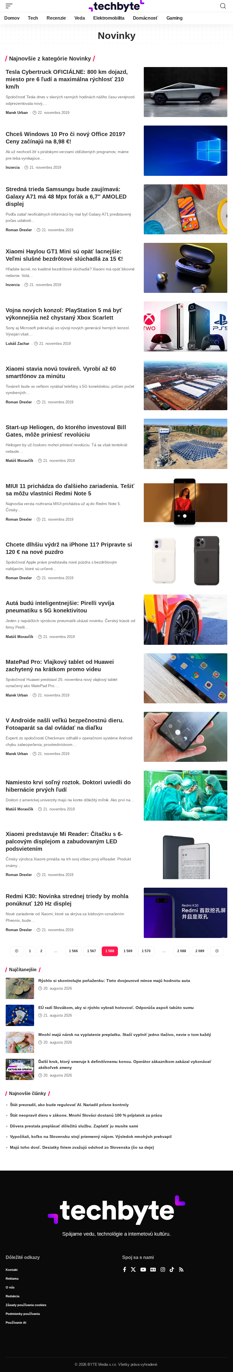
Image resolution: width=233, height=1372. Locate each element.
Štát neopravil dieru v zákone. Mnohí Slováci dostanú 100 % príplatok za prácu (86, 1115)
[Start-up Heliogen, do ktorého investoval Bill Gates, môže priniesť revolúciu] (185, 444)
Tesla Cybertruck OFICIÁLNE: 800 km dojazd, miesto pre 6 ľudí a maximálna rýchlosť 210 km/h (67, 79)
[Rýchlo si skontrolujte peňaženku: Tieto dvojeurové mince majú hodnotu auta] (20, 988)
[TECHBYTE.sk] (116, 6)
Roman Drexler (19, 230)
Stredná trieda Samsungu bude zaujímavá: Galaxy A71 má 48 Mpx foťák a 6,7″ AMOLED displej (66, 196)
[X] (133, 1270)
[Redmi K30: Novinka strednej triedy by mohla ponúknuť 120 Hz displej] (185, 913)
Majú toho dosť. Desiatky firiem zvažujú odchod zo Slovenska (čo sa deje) (82, 1147)
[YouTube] (143, 1270)
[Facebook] (124, 1270)
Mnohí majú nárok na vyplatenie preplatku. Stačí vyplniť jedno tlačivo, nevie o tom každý (124, 1034)
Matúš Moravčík (19, 460)
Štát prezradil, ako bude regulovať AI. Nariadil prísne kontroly (69, 1104)
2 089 (199, 951)
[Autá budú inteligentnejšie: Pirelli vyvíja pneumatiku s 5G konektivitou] (185, 620)
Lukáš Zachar (17, 343)
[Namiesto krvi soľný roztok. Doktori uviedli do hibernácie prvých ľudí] (185, 795)
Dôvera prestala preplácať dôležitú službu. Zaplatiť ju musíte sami (74, 1126)
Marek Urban (17, 112)
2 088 (181, 951)
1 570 (146, 951)
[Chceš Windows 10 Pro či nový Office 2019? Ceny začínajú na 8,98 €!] (185, 151)
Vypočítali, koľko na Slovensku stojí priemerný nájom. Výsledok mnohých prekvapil (91, 1136)
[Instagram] (163, 1270)
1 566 (73, 951)
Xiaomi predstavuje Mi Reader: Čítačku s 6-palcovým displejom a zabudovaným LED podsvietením (64, 841)
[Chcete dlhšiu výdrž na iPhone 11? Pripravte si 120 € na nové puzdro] (185, 561)
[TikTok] (172, 1270)
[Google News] (153, 1270)
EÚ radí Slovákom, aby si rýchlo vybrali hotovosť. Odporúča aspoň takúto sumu (116, 1007)
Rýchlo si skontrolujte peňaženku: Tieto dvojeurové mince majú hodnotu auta (114, 980)
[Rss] (181, 1270)
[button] (10, 6)
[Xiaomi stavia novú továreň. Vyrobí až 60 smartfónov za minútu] (185, 385)
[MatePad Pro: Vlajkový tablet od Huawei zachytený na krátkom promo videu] (185, 678)
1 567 (91, 951)
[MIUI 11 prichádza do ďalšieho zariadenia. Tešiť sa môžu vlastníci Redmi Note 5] (185, 502)
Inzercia (13, 167)
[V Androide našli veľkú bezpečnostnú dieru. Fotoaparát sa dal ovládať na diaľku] (185, 737)
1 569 (128, 951)
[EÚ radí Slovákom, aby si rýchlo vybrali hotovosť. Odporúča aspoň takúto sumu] (20, 1015)
